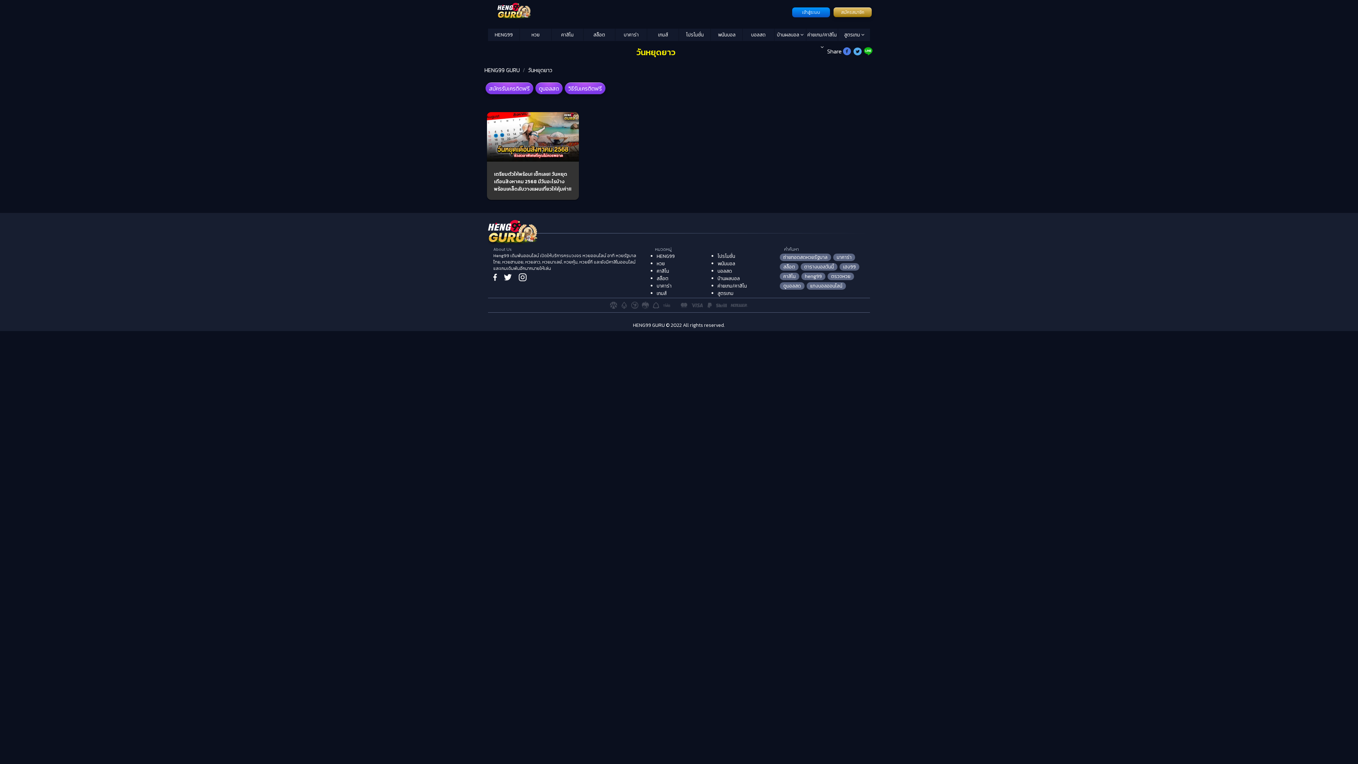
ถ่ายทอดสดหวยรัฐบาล (805, 257)
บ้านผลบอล (788, 35)
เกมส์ (663, 35)
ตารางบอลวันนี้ (819, 267)
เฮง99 (849, 267)
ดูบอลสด (549, 88)
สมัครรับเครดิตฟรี (509, 88)
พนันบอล (727, 35)
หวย (536, 35)
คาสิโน (567, 35)
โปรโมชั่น (695, 35)
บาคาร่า (631, 35)
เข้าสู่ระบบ (811, 12)
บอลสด (758, 35)
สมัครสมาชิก (852, 12)
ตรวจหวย (841, 276)
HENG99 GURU (502, 70)
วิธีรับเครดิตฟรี (585, 88)
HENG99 (504, 35)
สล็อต (599, 35)
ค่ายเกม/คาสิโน (822, 35)
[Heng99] (639, 12)
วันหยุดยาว (540, 70)
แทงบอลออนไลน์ (826, 286)
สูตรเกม (852, 35)
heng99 (813, 276)
